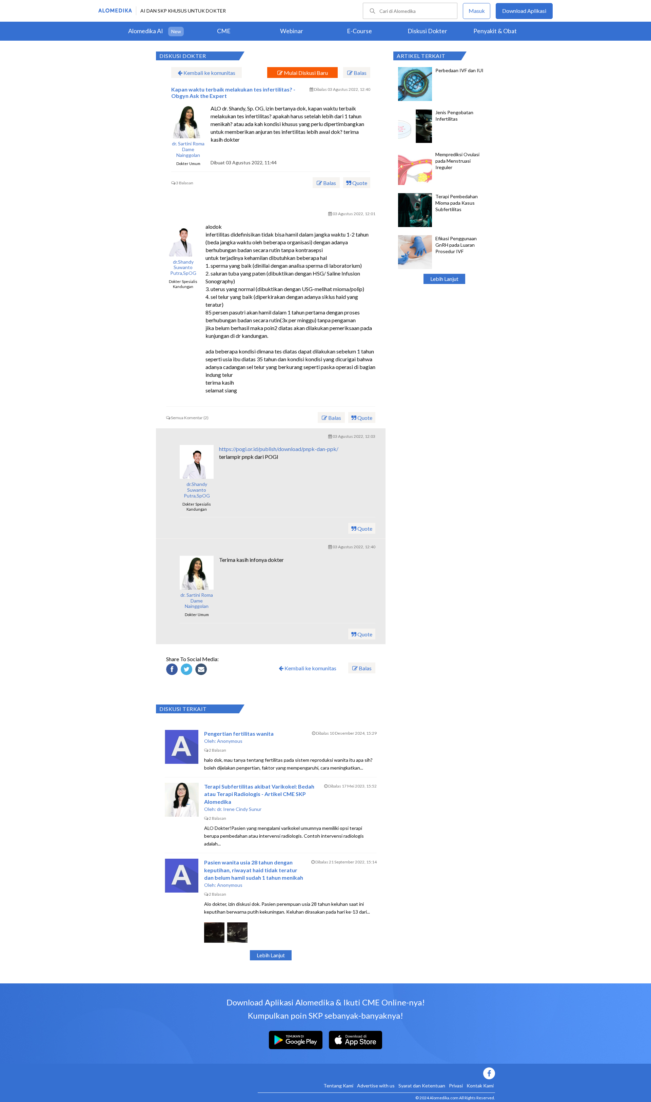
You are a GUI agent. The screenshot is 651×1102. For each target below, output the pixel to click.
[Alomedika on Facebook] (376, 1073)
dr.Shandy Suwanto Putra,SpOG (183, 267)
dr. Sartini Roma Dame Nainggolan (188, 149)
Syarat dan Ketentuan (421, 1085)
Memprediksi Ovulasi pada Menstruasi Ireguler (457, 160)
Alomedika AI (145, 31)
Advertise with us (376, 1085)
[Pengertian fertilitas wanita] (182, 747)
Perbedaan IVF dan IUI (459, 70)
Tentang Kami (338, 1085)
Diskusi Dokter (427, 31)
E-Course (359, 31)
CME (224, 31)
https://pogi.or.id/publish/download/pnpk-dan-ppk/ (278, 449)
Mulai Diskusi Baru (305, 72)
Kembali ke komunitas (208, 72)
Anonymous (229, 741)
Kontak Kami (480, 1085)
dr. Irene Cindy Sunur (239, 809)
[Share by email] (202, 670)
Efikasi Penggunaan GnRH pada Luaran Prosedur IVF (456, 245)
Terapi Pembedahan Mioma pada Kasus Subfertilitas (456, 202)
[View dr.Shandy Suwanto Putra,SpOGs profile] (183, 240)
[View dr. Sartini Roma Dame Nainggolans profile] (188, 121)
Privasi (456, 1085)
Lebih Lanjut (444, 279)
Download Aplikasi (524, 10)
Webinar (291, 31)
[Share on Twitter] (187, 670)
